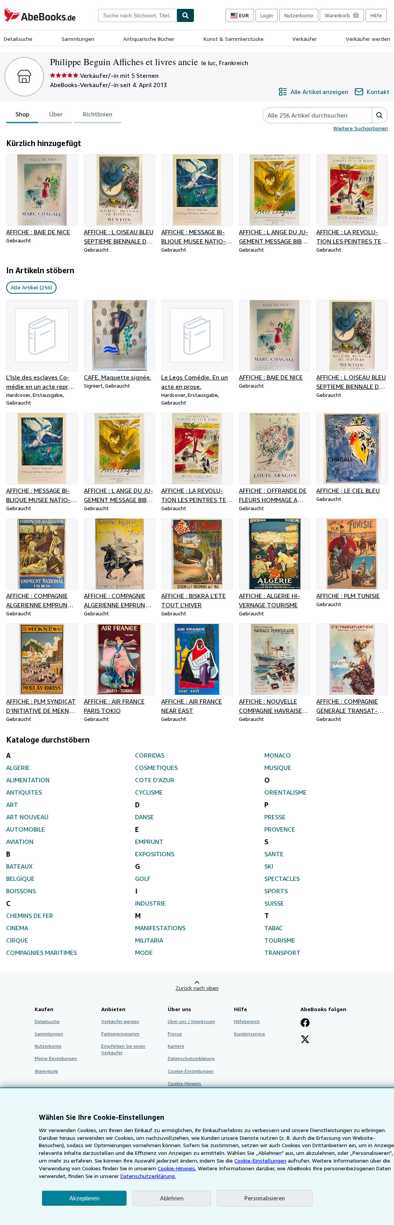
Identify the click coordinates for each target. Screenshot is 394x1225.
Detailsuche (18, 38)
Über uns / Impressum (191, 1021)
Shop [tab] (22, 114)
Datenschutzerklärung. (148, 1176)
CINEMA (17, 928)
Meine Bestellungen (56, 1058)
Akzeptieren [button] (84, 1198)
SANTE (274, 854)
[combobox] (137, 15)
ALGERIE (18, 767)
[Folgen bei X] (305, 1040)
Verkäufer (304, 38)
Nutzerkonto (298, 15)
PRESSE (274, 817)
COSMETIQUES (156, 767)
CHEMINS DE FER (29, 915)
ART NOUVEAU (27, 817)
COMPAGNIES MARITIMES (41, 952)
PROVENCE (279, 829)
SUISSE (274, 903)
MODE (144, 952)
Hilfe (376, 15)
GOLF (142, 878)
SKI (268, 866)
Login (266, 15)
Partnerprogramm (120, 1034)
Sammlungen (78, 38)
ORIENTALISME (285, 792)
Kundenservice (249, 1034)
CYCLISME (149, 792)
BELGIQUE (20, 878)
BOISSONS (21, 891)
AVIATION (19, 841)
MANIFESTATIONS (160, 928)
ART (12, 804)
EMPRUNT (149, 841)
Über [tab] (56, 114)
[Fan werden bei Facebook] (305, 1023)
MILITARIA (149, 940)
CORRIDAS (149, 755)
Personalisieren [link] (264, 1198)
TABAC (273, 928)
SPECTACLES (282, 878)
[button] (379, 115)
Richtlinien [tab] (97, 114)
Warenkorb (46, 1071)
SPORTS (276, 891)
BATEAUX (19, 866)
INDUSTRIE (150, 903)
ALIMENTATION (28, 780)
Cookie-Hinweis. (177, 1168)
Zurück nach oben (197, 988)
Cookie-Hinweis (184, 1083)
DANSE (144, 817)
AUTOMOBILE (25, 829)
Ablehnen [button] (172, 1198)
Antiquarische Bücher (148, 38)
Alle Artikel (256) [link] (31, 287)
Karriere (176, 1046)
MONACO (277, 755)
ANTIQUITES (24, 792)
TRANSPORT (282, 952)
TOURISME (279, 940)
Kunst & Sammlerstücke (234, 38)
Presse (175, 1034)
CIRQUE (17, 940)
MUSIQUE (277, 767)
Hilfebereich (247, 1021)
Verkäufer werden (368, 38)
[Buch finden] (185, 15)
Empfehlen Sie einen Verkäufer (123, 1049)
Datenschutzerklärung (191, 1058)
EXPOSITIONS (154, 854)
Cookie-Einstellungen (260, 1160)
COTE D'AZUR (154, 780)
